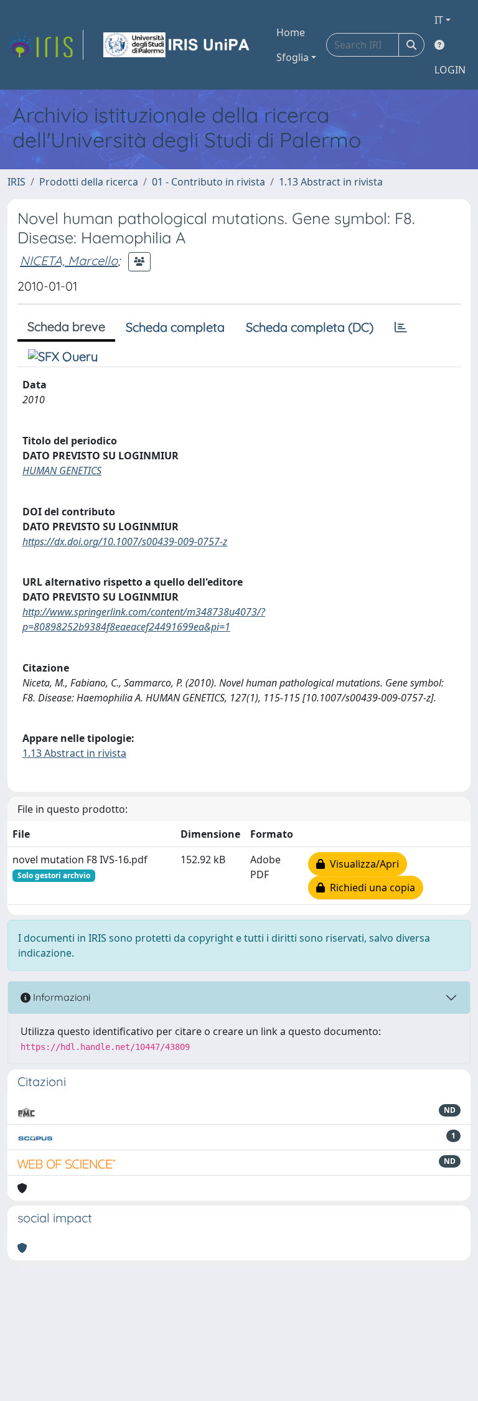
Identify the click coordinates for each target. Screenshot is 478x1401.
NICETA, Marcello (69, 260)
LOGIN (450, 70)
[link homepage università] (177, 45)
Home (290, 32)
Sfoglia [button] (292, 57)
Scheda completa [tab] (175, 327)
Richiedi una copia (370, 887)
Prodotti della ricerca (88, 182)
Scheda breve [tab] (66, 326)
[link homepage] (45, 45)
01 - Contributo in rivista (208, 182)
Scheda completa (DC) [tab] (309, 327)
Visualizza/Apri (362, 864)
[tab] (401, 327)
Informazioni (60, 997)
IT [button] (438, 20)
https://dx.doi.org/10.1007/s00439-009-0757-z (124, 541)
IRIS (16, 182)
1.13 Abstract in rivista (331, 182)
